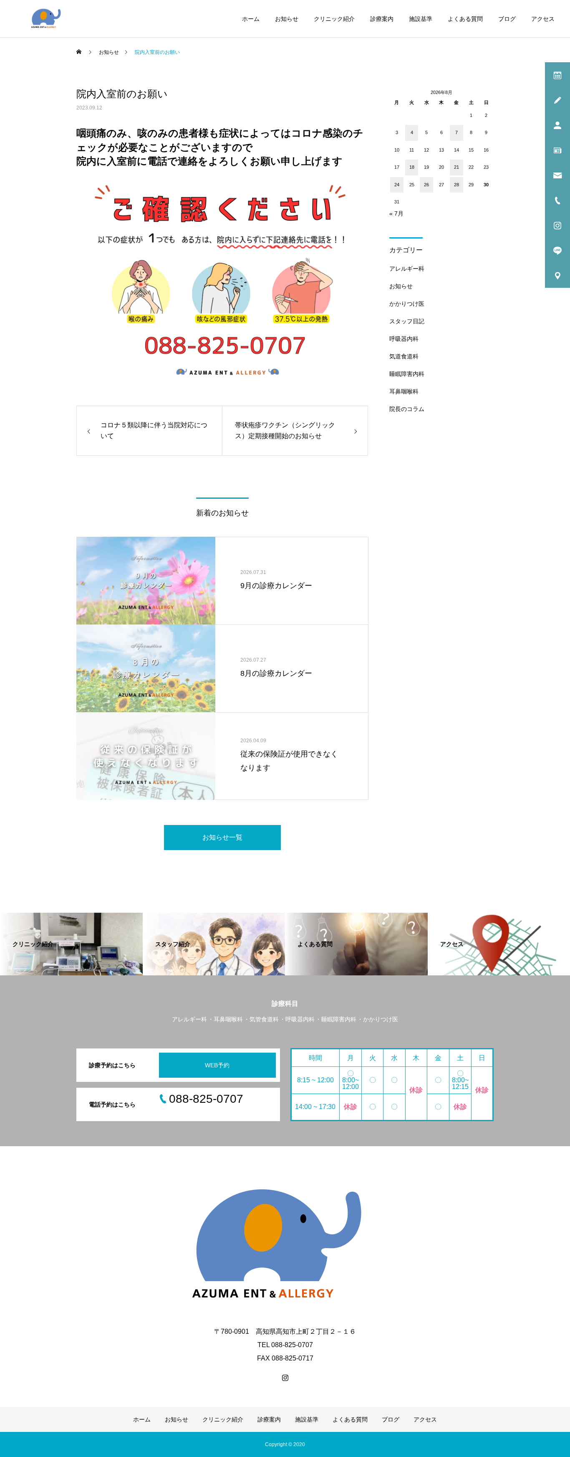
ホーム (251, 18)
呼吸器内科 (404, 338)
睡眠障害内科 (406, 374)
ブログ (507, 18)
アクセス (543, 18)
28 (456, 184)
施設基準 (420, 18)
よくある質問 (465, 18)
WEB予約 (217, 1065)
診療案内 (381, 18)
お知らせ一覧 (222, 837)
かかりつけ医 (406, 303)
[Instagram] (285, 1377)
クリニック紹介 (334, 18)
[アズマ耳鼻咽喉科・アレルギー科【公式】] (46, 18)
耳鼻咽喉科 (404, 391)
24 (396, 184)
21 (456, 167)
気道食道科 (404, 356)
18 (411, 167)
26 (426, 184)
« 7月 (396, 213)
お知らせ (286, 18)
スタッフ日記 (406, 321)
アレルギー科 (406, 268)
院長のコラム (406, 409)
